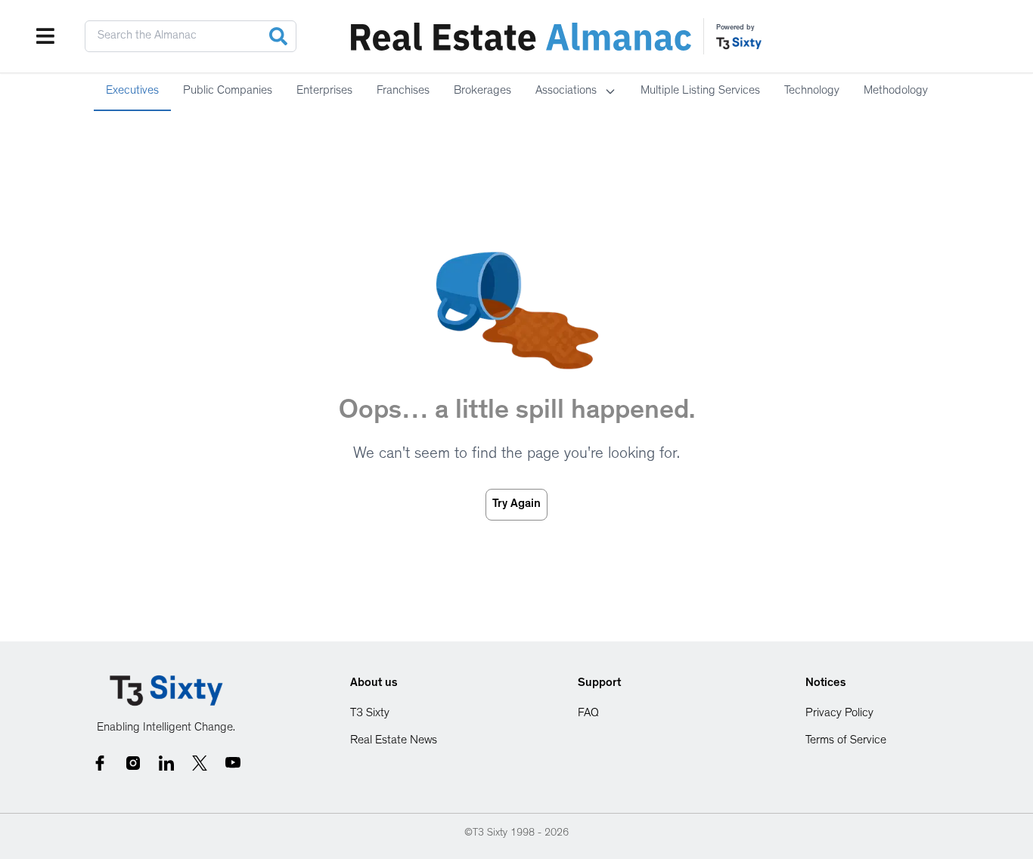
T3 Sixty (369, 714)
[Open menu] (45, 36)
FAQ (588, 714)
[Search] (278, 36)
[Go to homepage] (166, 691)
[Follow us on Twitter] (199, 763)
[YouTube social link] (232, 763)
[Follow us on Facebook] (99, 763)
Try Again (516, 505)
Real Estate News (393, 741)
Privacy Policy (839, 714)
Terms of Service (845, 741)
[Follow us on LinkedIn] (166, 763)
